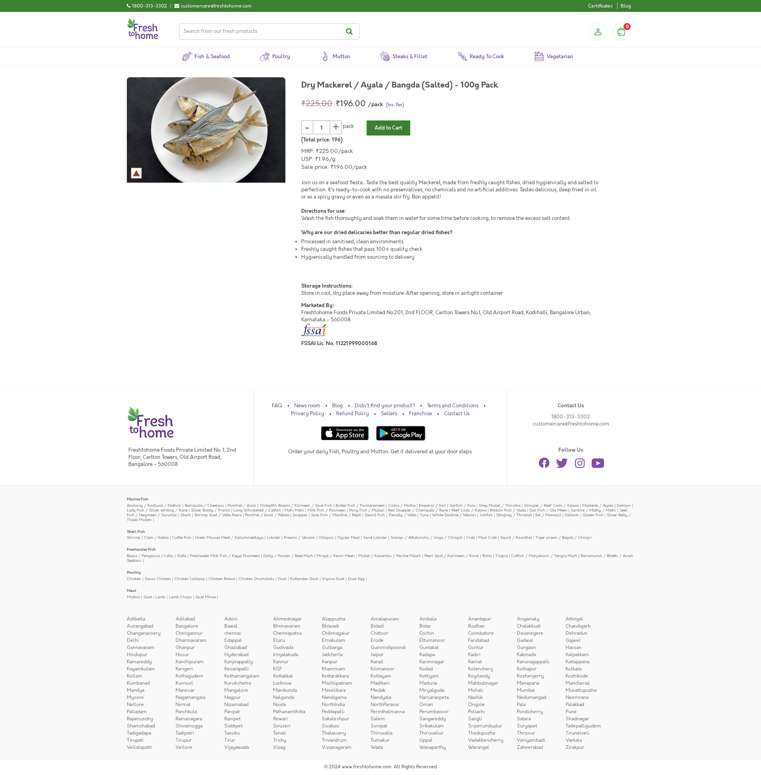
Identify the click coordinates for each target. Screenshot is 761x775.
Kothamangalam (242, 676)
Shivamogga (189, 726)
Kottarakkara (335, 676)
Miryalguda (431, 690)
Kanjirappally (238, 662)
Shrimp (133, 537)
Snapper (300, 515)
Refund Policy (352, 413)
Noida (279, 704)
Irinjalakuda (285, 654)
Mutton (133, 597)
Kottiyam (429, 676)
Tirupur (184, 740)
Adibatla (136, 619)
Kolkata (573, 669)
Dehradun (576, 633)
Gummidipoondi (388, 647)
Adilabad (185, 619)
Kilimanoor (382, 669)
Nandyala (381, 697)
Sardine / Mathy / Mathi (593, 510)
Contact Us (457, 413)
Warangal (478, 747)
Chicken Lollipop (189, 579)
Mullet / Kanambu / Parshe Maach (389, 556)
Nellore (135, 704)
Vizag (279, 747)
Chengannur (189, 633)
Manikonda (285, 690)
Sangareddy (432, 719)
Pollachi (476, 711)
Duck (282, 579)
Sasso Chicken (158, 579)
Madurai (428, 683)
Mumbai (526, 690)
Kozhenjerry (530, 676)
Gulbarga (332, 647)
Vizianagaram (337, 747)
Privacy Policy (307, 413)
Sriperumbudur (485, 726)
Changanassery (144, 633)
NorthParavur (385, 704)
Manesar (185, 690)
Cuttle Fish (181, 537)
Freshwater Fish (141, 549)
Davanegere (530, 633)
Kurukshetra (237, 683)
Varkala (574, 740)
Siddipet (233, 726)
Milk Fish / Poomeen (327, 510)
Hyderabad (236, 654)
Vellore (184, 747)
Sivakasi (330, 726)
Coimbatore (481, 633)
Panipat (232, 711)
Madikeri (380, 683)
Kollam (134, 676)
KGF (277, 669)
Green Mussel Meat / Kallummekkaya (229, 537)
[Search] (350, 31)
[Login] (597, 31)
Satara (524, 719)
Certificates (600, 6)
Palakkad (575, 704)
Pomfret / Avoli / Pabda (267, 515)
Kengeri (184, 669)
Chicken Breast (221, 579)
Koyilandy (479, 676)
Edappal (233, 640)
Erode (377, 640)
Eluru (279, 640)
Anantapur (479, 619)
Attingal (574, 619)
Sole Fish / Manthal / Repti (336, 515)
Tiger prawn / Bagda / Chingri (563, 537)
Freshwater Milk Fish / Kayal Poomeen (225, 556)
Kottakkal (283, 676)
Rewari (280, 719)
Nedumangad (531, 697)
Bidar (425, 626)
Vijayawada (236, 747)
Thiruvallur (431, 733)
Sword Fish (375, 515)
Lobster (273, 537)
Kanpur (329, 662)
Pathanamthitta (289, 711)
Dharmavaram (191, 640)
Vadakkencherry (485, 740)
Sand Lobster (375, 537)
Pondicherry (530, 711)
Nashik (475, 697)
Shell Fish (136, 531)
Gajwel (573, 640)
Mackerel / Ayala (597, 505)
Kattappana (577, 662)
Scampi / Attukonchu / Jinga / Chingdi (426, 537)
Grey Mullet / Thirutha (499, 505)
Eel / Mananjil (548, 515)
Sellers (389, 413)
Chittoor (379, 633)
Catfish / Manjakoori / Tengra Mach (544, 556)
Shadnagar (577, 719)
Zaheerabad (530, 747)
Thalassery (334, 733)
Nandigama (334, 697)
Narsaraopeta (434, 697)
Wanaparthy (432, 747)
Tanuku (232, 733)
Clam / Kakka (156, 537)
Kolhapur (527, 669)
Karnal (475, 662)
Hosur (182, 654)
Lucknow (282, 683)
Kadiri (474, 654)
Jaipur (377, 654)
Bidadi (377, 626)
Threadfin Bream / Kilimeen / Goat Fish (296, 505)
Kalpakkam (577, 654)
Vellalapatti (139, 747)
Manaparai (528, 683)
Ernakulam (333, 640)
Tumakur (380, 740)
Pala (521, 704)
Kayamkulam (141, 669)
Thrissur (526, 733)
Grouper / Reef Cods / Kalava (551, 505)
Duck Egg (356, 579)
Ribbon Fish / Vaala (508, 510)
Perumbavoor (434, 711)
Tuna (424, 515)
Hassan (573, 647)
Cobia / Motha (401, 505)
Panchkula (186, 711)
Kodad (426, 669)
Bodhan (476, 626)
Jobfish (486, 515)
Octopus (326, 537)
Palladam (137, 711)
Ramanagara (189, 719)
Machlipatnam (337, 683)
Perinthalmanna (388, 711)
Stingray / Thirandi (514, 515)
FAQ (277, 405)
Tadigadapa (139, 733)
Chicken (134, 579)
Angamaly (528, 619)
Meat (131, 591)
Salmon (624, 505)
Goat (147, 597)
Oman (426, 704)
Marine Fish (137, 499)
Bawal (230, 626)
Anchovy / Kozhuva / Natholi (154, 505)
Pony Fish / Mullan (366, 510)
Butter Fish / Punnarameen (360, 505)
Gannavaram (140, 647)
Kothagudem (189, 676)
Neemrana (577, 697)
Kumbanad (138, 683)
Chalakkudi (529, 626)
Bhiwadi (330, 626)
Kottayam (381, 676)
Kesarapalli (236, 669)
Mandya (135, 690)
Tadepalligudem (583, 726)
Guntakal (429, 647)
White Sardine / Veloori (454, 515)
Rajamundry (140, 719)
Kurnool (184, 683)
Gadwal (525, 640)
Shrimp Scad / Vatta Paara (217, 515)
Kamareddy (139, 662)
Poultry (134, 572)
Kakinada (526, 654)
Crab (470, 537)
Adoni (230, 619)
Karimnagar (431, 662)
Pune (571, 711)
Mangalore (236, 690)
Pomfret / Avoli (242, 505)
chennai (232, 633)
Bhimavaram (286, 626)
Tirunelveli (577, 733)
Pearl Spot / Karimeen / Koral (451, 556)
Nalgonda (283, 697)
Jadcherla (332, 654)
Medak (378, 690)
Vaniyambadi (531, 740)
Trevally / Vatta (402, 515)
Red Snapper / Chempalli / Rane (418, 510)
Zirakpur (575, 747)
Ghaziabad (235, 647)
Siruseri (282, 726)
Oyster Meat (348, 537)
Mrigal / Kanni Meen (336, 556)
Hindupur (137, 654)
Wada (377, 747)
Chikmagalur (336, 633)
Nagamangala (190, 697)
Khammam (333, 669)
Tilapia (501, 556)
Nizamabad (236, 704)
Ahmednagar (287, 619)
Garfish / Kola (462, 505)
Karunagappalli (533, 662)
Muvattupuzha (581, 690)
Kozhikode (577, 676)
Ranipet (232, 719)
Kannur (281, 662)
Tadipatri (185, 733)
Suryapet (527, 726)
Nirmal (183, 704)
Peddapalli (333, 711)
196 (336, 139)
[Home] (143, 21)
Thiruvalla (381, 733)
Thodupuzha (481, 733)
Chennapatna (287, 633)
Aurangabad (140, 626)
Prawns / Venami (299, 537)
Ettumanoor (432, 640)
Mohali (475, 690)
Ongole (476, 704)
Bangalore (187, 626)
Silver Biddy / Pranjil (210, 510)
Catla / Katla (175, 556)
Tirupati (135, 740)
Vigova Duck (333, 579)
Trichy (279, 740)
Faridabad (478, 640)
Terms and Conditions (452, 405)
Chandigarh (578, 626)
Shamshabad (141, 726)
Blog (626, 6)
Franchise (420, 413)
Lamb (160, 597)
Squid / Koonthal (516, 537)
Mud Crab (487, 537)
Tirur (229, 740)
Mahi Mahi (294, 510)
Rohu (487, 556)
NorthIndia (333, 704)
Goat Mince (205, 597)
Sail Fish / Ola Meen (548, 510)
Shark (185, 515)
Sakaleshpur (335, 719)
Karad (377, 662)
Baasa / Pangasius (143, 556)
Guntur (476, 647)
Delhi (133, 640)
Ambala (427, 619)
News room (307, 405)
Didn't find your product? (385, 405)
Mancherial (578, 683)
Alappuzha (333, 619)
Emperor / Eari (432, 505)
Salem (378, 719)
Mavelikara (334, 690)
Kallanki (572, 515)
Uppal (425, 740)
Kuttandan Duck (304, 579)
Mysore (135, 697)
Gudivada (283, 647)
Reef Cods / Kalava (468, 510)
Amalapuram (385, 619)
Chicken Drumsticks (256, 579)
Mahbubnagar (483, 683)
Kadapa (427, 654)
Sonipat (379, 726)
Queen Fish (593, 515)
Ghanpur (185, 647)
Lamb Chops (180, 597)
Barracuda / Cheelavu (204, 505)
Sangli (475, 719)
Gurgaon (526, 647)
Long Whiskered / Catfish (257, 510)
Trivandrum (334, 740)
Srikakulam (431, 726)
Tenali (279, 733)
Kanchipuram (190, 662)
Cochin (426, 633)
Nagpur (232, 697)
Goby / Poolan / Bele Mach (288, 556)
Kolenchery (480, 669)
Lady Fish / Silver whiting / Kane (157, 510)
